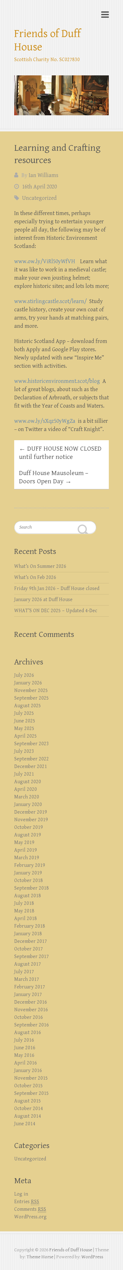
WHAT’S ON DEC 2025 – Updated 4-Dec (55, 611)
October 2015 (28, 1086)
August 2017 (27, 964)
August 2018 (27, 896)
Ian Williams (43, 175)
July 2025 (24, 713)
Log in (21, 1194)
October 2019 (28, 827)
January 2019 (28, 873)
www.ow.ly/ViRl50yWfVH (44, 261)
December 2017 (30, 941)
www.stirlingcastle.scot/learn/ (50, 301)
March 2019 (26, 858)
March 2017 (26, 979)
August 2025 (27, 706)
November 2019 (31, 820)
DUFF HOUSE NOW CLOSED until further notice (60, 453)
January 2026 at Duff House (43, 600)
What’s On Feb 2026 (35, 578)
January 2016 (28, 1071)
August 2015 (27, 1101)
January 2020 (28, 805)
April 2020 (25, 789)
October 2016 (28, 1017)
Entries (26, 1202)
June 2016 (24, 1048)
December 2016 (30, 1002)
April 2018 (25, 919)
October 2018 (28, 881)
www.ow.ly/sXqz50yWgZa (44, 421)
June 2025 (24, 721)
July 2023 (24, 751)
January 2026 (28, 683)
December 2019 (30, 812)
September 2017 (31, 957)
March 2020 (26, 797)
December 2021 (30, 767)
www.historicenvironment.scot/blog (57, 381)
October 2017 (28, 949)
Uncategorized (39, 198)
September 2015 (31, 1093)
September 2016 (31, 1025)
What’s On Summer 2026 (40, 566)
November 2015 (31, 1078)
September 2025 (31, 698)
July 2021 (24, 774)
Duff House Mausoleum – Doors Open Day (53, 477)
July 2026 (24, 675)
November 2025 (31, 691)
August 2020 (27, 782)
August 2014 (27, 1116)
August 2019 (27, 835)
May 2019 (24, 843)
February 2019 (29, 865)
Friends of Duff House (47, 40)
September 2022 (31, 759)
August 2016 (27, 1033)
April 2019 (25, 850)
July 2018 (24, 903)
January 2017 (28, 995)
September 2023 (31, 744)
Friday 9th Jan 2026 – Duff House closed (56, 589)
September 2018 (31, 888)
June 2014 (24, 1124)
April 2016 (25, 1063)
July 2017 (24, 972)
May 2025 (24, 729)
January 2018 (28, 934)
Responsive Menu (105, 14)
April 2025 (25, 736)
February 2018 (29, 926)
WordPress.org (30, 1217)
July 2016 (24, 1040)
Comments (30, 1209)
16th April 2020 (39, 186)
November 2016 (31, 1010)
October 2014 (28, 1109)
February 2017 (29, 987)
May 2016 (24, 1055)
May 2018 (24, 911)
